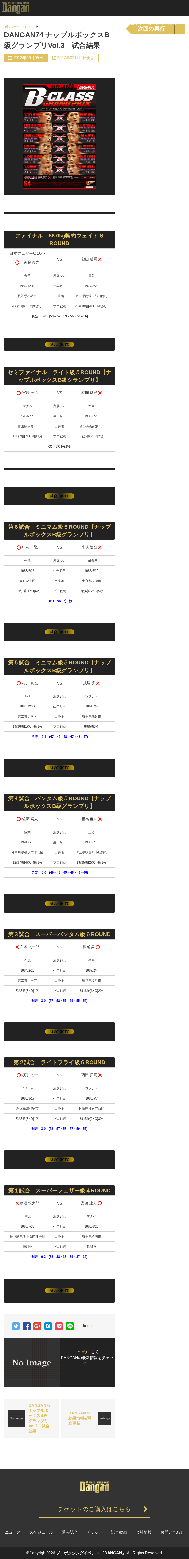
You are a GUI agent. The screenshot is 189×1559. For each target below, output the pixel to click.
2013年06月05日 (28, 58)
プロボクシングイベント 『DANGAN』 (91, 1553)
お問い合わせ (172, 1532)
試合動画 (129, 23)
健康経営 (151, 23)
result (92, 1326)
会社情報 (144, 1532)
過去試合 (107, 23)
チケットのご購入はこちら (94, 1509)
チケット (85, 23)
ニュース (32, 23)
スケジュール (58, 23)
